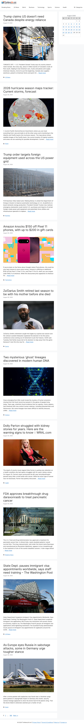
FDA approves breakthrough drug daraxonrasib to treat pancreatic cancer (25, 497)
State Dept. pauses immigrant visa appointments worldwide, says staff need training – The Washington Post (28, 569)
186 (11, 715)
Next (15, 715)
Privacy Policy (36, 722)
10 (63, 27)
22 (77, 29)
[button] (78, 7)
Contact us (63, 722)
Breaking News (6, 7)
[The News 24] (9, 2)
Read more (42, 73)
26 (69, 32)
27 (71, 32)
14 (74, 27)
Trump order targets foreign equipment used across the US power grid (28, 158)
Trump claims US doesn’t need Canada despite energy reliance (24, 18)
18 (66, 29)
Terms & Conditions (47, 722)
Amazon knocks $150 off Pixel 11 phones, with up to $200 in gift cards (28, 228)
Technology (41, 7)
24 (63, 32)
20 (71, 29)
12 (68, 27)
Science (57, 7)
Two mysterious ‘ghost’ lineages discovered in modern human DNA (26, 358)
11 (66, 27)
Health (65, 7)
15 (76, 27)
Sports (50, 7)
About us (56, 722)
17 (63, 29)
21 (74, 29)
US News (16, 7)
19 (69, 29)
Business (31, 7)
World (24, 7)
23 (79, 29)
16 (79, 27)
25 (66, 32)
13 (71, 27)
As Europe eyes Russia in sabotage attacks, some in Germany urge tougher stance (26, 648)
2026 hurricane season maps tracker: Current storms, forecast (28, 89)
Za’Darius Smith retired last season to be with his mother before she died (28, 292)
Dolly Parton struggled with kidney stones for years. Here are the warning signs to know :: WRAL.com (27, 429)
